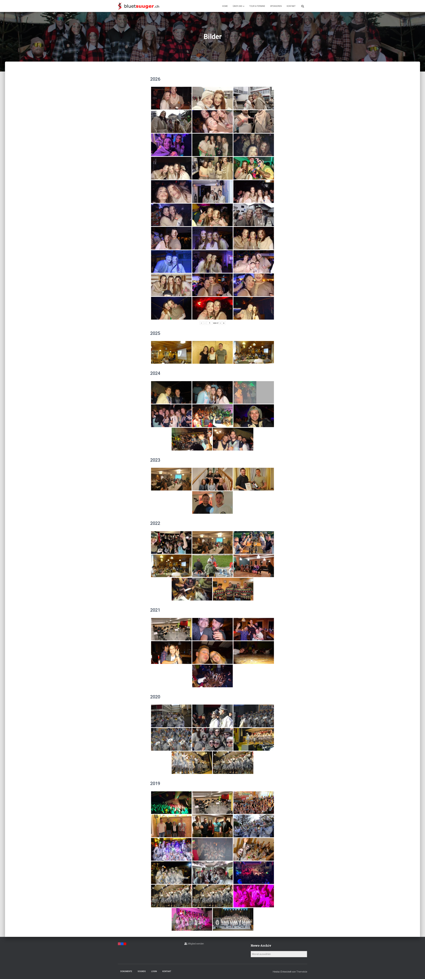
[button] (243, 6)
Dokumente (126, 971)
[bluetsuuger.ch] (138, 6)
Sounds (142, 971)
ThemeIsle (301, 971)
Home (225, 6)
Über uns (238, 6)
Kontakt (291, 6)
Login (154, 971)
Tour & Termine (257, 6)
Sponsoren (276, 6)
